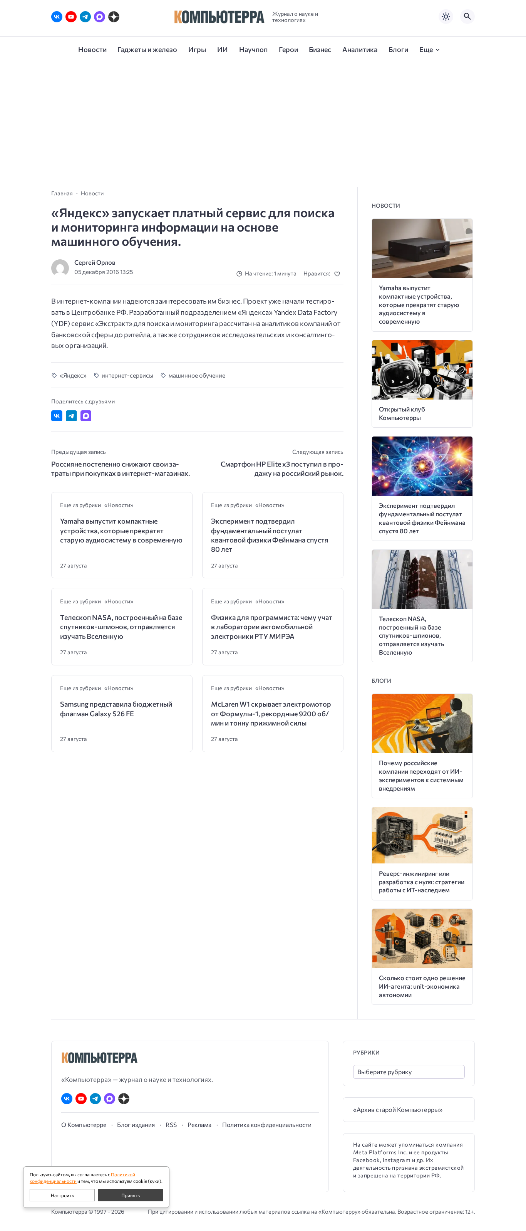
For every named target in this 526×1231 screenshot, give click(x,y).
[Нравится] (338, 273)
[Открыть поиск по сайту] (467, 16)
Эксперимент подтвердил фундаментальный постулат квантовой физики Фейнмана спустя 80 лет (269, 535)
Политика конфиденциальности (267, 1124)
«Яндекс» (73, 375)
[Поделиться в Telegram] (71, 416)
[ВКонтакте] (56, 16)
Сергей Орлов (95, 262)
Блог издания (136, 1124)
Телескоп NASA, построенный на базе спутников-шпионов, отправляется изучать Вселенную (121, 626)
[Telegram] (85, 16)
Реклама (199, 1124)
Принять (130, 1195)
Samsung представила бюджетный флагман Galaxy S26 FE (116, 708)
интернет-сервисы (127, 375)
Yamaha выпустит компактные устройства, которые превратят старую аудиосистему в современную (121, 530)
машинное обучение (197, 375)
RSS (171, 1124)
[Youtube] (71, 16)
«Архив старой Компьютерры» (397, 1109)
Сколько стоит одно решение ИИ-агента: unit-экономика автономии (422, 986)
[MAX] (99, 16)
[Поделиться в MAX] (86, 416)
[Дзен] (113, 16)
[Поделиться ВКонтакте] (56, 416)
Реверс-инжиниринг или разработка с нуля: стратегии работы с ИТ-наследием (421, 882)
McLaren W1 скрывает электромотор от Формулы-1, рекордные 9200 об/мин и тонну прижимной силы (271, 713)
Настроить (62, 1195)
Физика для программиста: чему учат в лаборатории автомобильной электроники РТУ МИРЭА (271, 626)
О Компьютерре (83, 1124)
